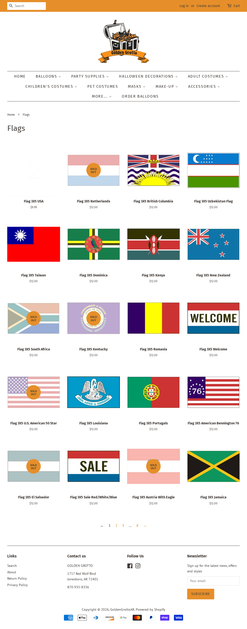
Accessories (202, 86)
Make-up (165, 86)
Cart (236, 6)
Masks (135, 86)
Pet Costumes (102, 86)
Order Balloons (140, 96)
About (11, 572)
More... (100, 96)
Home (20, 76)
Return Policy (17, 578)
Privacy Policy (17, 585)
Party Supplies (88, 76)
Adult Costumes (206, 76)
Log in (184, 6)
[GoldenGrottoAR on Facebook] (130, 567)
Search (12, 565)
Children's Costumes (50, 86)
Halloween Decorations (147, 76)
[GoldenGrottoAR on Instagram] (137, 567)
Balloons (47, 76)
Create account (208, 6)
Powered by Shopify (150, 609)
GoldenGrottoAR (122, 609)
